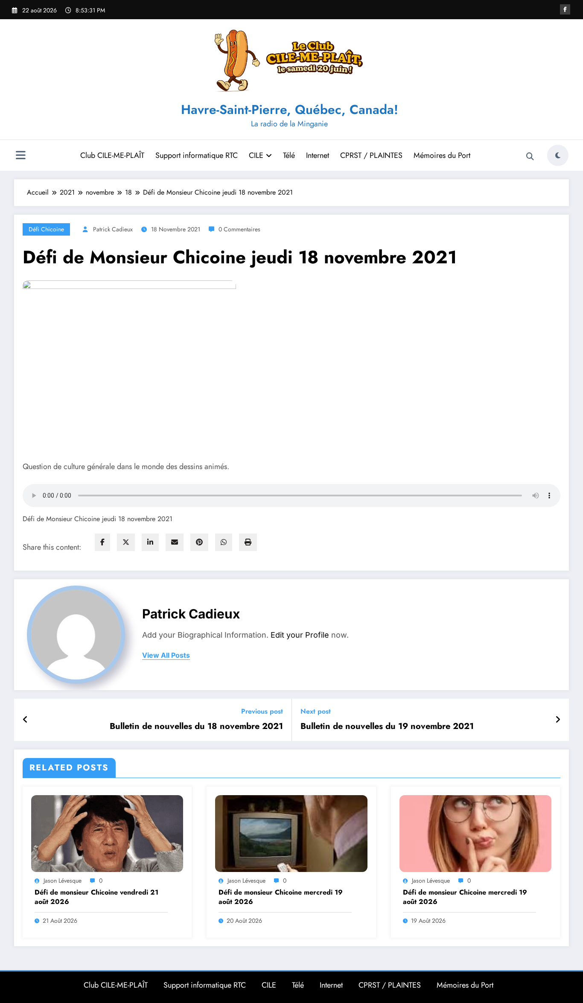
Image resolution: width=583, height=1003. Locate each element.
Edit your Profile (300, 634)
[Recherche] (530, 156)
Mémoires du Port (442, 155)
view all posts (166, 655)
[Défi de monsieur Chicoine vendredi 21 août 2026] (107, 833)
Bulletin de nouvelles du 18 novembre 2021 (196, 726)
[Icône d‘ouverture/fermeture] (20, 156)
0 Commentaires (239, 229)
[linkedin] (150, 542)
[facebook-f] (565, 9)
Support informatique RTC (196, 155)
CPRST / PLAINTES (371, 155)
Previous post (262, 711)
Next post (315, 711)
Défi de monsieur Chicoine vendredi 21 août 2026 (96, 897)
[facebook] (102, 542)
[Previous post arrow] (25, 720)
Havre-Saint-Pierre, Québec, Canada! (289, 109)
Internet (317, 155)
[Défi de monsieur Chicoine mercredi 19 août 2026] (291, 833)
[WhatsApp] (223, 542)
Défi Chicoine (46, 229)
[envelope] (175, 542)
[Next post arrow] (557, 720)
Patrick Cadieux (113, 229)
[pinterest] (199, 542)
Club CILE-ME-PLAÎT (112, 155)
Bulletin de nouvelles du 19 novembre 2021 (387, 726)
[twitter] (126, 542)
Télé (289, 155)
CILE (256, 155)
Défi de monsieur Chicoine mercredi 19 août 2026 (281, 897)
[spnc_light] (557, 155)
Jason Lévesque (63, 880)
